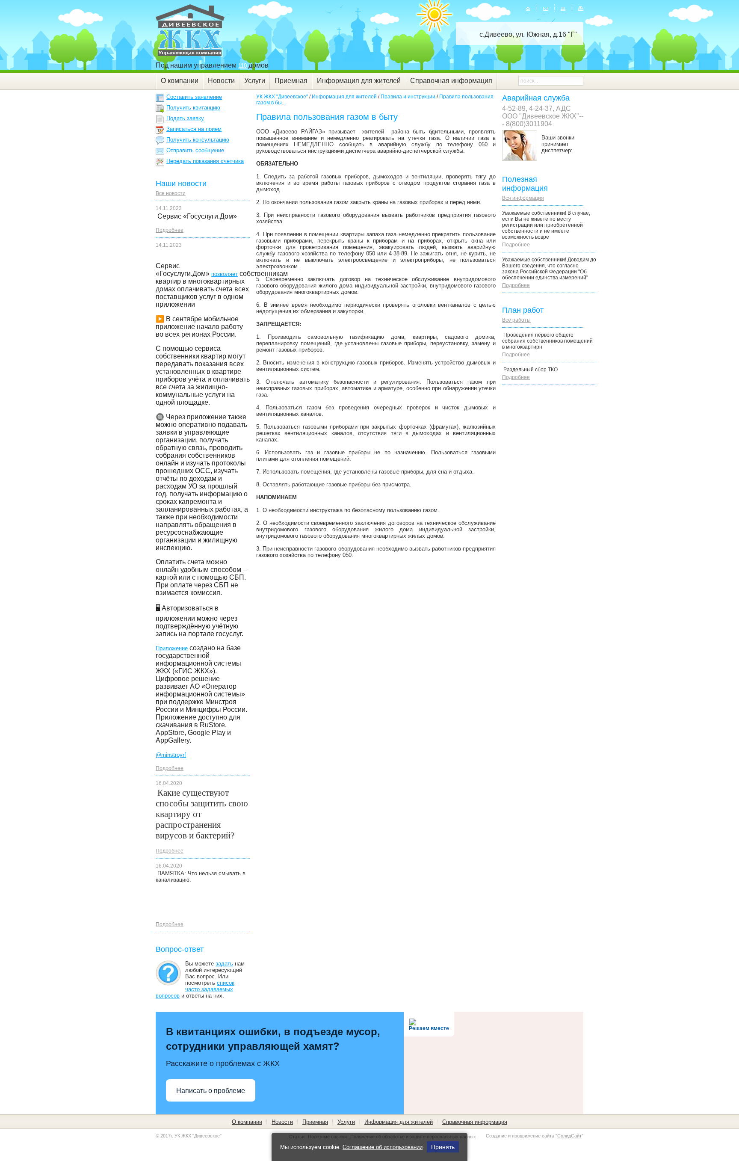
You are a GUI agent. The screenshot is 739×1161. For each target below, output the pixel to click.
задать (224, 963)
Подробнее (169, 230)
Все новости (171, 193)
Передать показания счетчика (205, 161)
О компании (179, 80)
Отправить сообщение (195, 150)
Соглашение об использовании (383, 1147)
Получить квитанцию (193, 107)
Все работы (516, 320)
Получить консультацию (197, 139)
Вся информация (523, 198)
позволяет (224, 274)
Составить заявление (194, 97)
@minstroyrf (171, 755)
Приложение (172, 648)
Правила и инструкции (408, 97)
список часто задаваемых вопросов (195, 989)
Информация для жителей (359, 80)
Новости (221, 80)
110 (242, 65)
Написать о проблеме (210, 1090)
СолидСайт (569, 1135)
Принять (443, 1146)
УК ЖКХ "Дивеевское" (282, 97)
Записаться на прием (194, 129)
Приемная (291, 80)
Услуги (254, 80)
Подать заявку (185, 118)
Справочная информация (451, 80)
